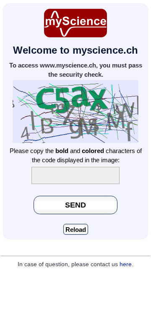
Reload (75, 229)
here (126, 264)
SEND (75, 204)
